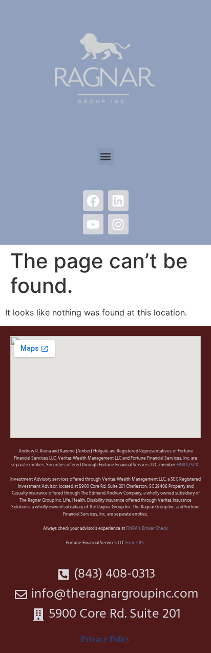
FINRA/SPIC (188, 465)
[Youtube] (93, 224)
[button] (105, 156)
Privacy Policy (105, 638)
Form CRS (134, 543)
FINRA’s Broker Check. (146, 528)
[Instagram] (118, 224)
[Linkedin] (118, 200)
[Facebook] (93, 200)
